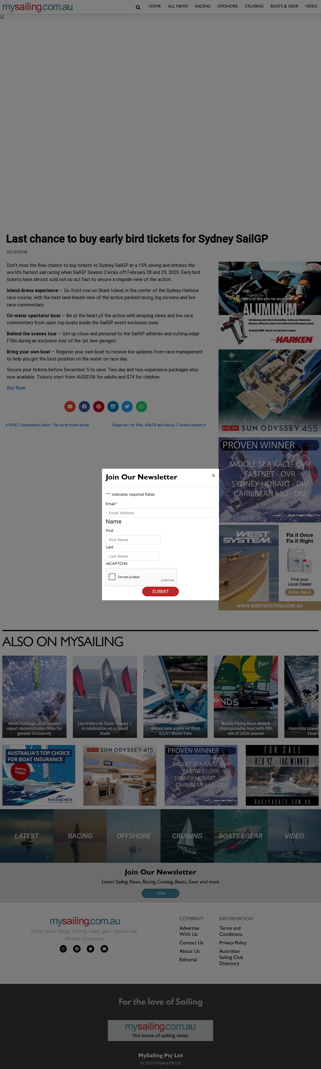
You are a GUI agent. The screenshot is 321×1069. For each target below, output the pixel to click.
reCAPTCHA (117, 563)
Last (109, 547)
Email (112, 503)
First (110, 530)
